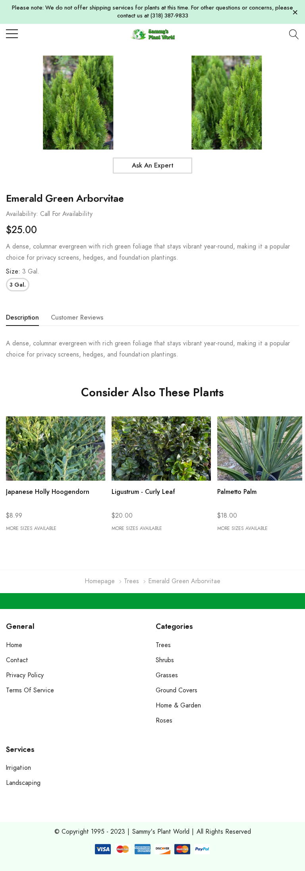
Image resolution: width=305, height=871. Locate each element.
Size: (22, 271)
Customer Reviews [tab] (77, 317)
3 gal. (18, 285)
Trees (131, 581)
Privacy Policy (25, 675)
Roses (164, 720)
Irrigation (18, 768)
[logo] (152, 34)
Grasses (167, 675)
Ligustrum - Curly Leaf (143, 492)
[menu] (12, 34)
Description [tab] (22, 317)
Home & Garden (178, 705)
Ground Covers (176, 690)
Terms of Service (30, 690)
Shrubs (165, 660)
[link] (55, 448)
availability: (22, 214)
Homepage (100, 581)
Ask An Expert (152, 165)
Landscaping (23, 783)
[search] (294, 34)
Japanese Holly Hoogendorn (47, 492)
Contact (17, 660)
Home (14, 645)
